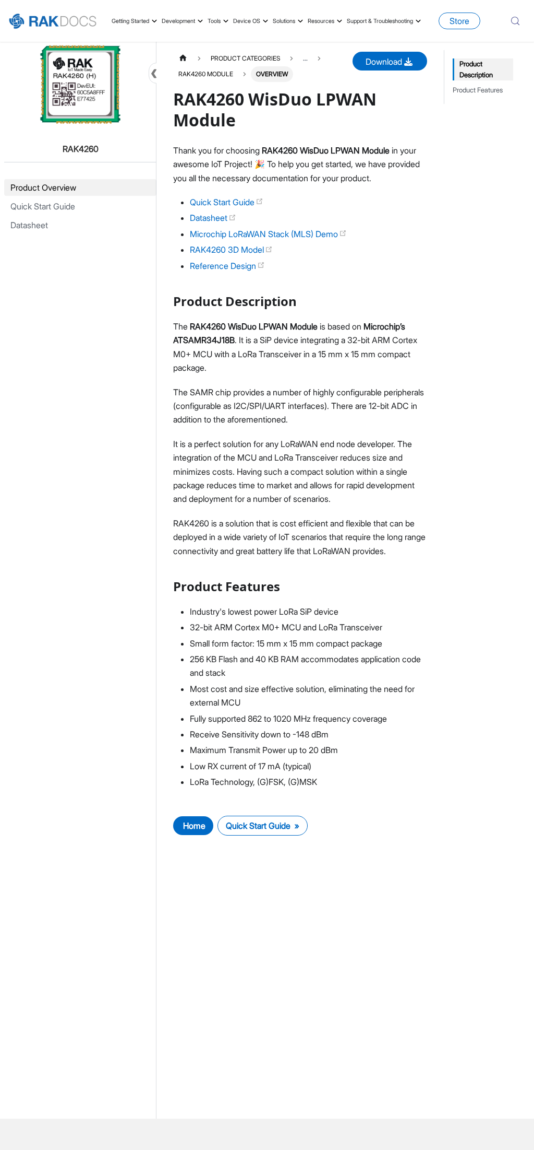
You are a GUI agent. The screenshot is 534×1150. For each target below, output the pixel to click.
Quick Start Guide (223, 202)
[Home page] (183, 58)
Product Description (476, 69)
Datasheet (209, 218)
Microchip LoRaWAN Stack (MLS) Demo (265, 234)
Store (459, 21)
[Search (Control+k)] (515, 20)
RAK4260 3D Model (228, 249)
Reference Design (224, 266)
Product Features (478, 90)
